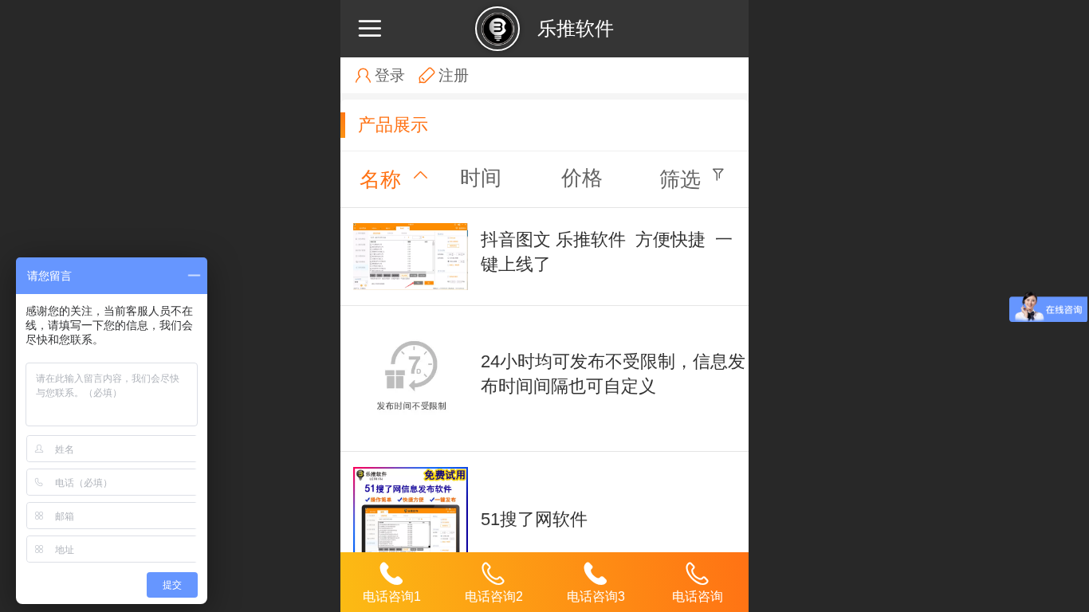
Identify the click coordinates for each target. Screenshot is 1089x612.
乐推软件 (575, 28)
